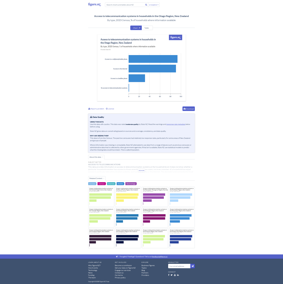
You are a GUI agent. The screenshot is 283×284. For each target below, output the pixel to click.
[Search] (146, 4)
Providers (145, 275)
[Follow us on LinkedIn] (178, 275)
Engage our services (123, 270)
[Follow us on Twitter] (172, 275)
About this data (95, 157)
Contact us (119, 272)
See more (141, 170)
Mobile (120, 183)
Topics (144, 267)
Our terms (119, 275)
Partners (145, 272)
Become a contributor (123, 265)
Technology (130, 183)
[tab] (136, 28)
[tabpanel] (141, 68)
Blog (143, 270)
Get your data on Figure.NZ (125, 267)
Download (190, 108)
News (90, 272)
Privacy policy (120, 277)
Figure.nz (94, 4)
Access (92, 183)
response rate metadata (175, 124)
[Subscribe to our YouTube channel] (175, 275)
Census (101, 183)
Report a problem (97, 108)
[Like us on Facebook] (168, 275)
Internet (111, 183)
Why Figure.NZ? (94, 265)
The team (92, 277)
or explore (153, 4)
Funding (91, 275)
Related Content (95, 178)
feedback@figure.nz (159, 256)
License (111, 108)
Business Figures (148, 265)
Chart (135, 28)
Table (146, 28)
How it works (93, 267)
